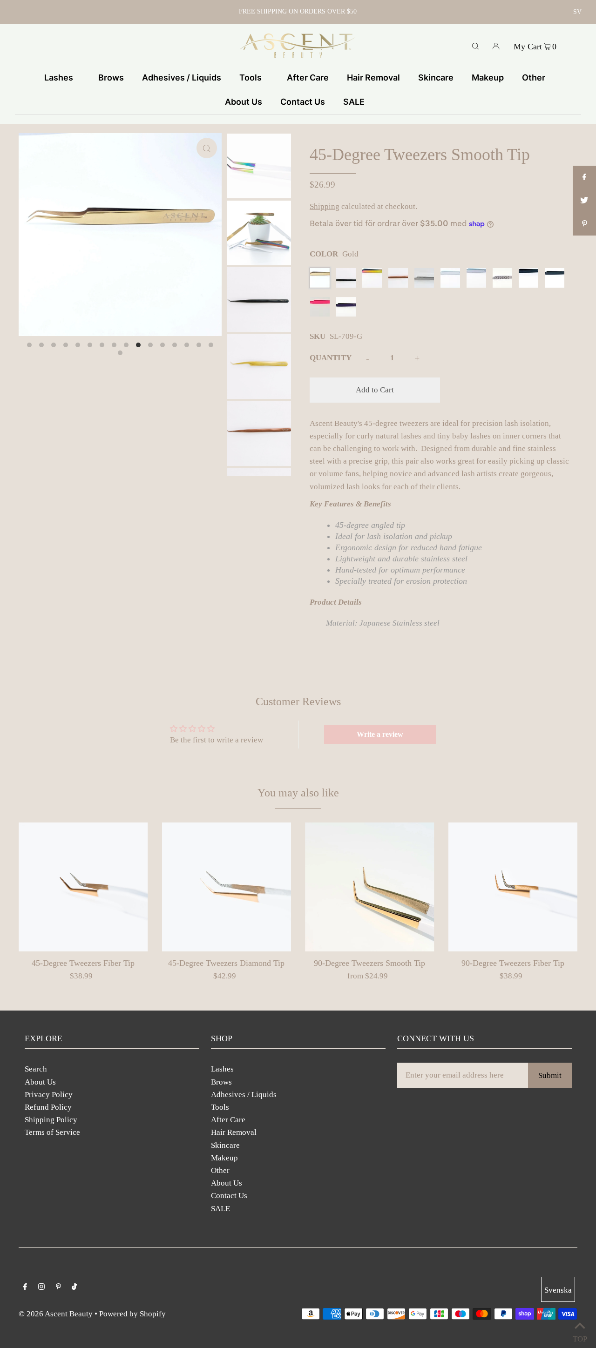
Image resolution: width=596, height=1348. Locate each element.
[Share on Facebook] (584, 177)
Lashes (222, 1069)
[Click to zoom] (206, 148)
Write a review (380, 734)
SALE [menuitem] (354, 102)
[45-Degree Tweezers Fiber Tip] (83, 887)
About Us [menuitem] (243, 102)
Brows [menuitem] (111, 77)
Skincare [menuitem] (436, 77)
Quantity (331, 357)
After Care (228, 1119)
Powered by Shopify (132, 1313)
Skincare (225, 1145)
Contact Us (229, 1195)
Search (36, 1069)
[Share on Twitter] (584, 200)
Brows (221, 1082)
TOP (580, 1337)
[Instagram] (41, 1287)
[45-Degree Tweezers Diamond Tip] (226, 887)
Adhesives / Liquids (244, 1094)
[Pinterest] (58, 1287)
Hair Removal (234, 1132)
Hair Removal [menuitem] (373, 77)
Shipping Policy (51, 1119)
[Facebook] (25, 1287)
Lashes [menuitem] (58, 77)
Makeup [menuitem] (488, 77)
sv (577, 11)
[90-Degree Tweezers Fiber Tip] (513, 887)
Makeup (224, 1157)
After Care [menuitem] (308, 77)
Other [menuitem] (533, 77)
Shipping (324, 206)
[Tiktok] (74, 1287)
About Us (40, 1082)
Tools (220, 1107)
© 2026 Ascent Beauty (56, 1313)
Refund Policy (48, 1107)
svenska (558, 1290)
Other (220, 1170)
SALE (220, 1208)
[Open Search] (475, 46)
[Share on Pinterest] (584, 224)
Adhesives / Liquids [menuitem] (181, 77)
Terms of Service (52, 1132)
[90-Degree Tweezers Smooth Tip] (369, 887)
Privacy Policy (49, 1094)
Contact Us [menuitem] (302, 102)
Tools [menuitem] (250, 77)
